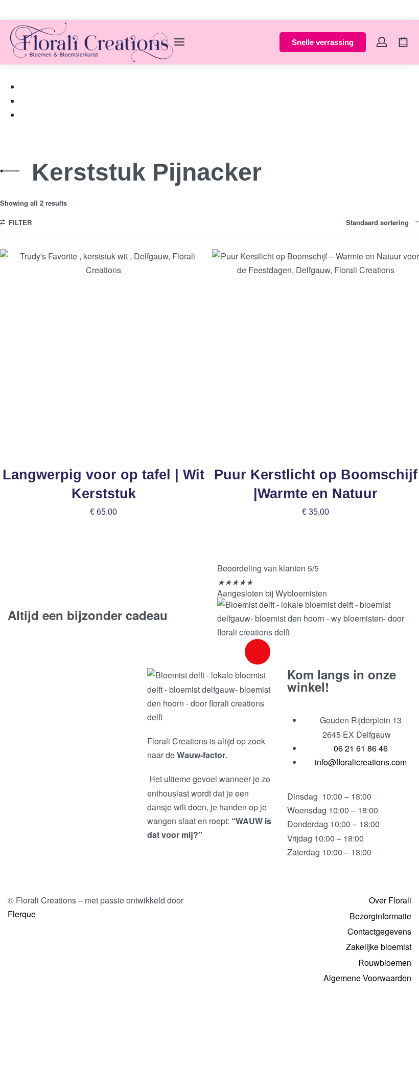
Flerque (22, 914)
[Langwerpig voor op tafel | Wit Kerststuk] (103, 352)
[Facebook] (230, 652)
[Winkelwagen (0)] (403, 42)
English (37, 9)
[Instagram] (257, 652)
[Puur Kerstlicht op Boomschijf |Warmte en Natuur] (315, 352)
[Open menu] (179, 42)
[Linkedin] (285, 652)
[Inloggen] (381, 42)
